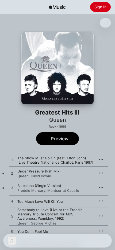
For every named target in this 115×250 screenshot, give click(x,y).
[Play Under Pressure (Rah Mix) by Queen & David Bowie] (12, 173)
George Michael (44, 223)
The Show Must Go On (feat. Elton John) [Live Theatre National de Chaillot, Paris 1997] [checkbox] (55, 160)
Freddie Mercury (31, 190)
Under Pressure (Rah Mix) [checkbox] (39, 171)
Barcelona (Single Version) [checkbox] (39, 185)
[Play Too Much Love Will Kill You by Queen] (12, 201)
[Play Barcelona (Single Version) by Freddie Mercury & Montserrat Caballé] (12, 188)
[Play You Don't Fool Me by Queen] (12, 231)
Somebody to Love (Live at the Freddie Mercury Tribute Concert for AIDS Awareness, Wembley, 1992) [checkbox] (50, 214)
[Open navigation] (10, 7)
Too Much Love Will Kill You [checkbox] (40, 201)
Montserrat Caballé (63, 190)
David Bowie (41, 176)
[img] (57, 7)
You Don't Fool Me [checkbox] (32, 231)
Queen (57, 120)
